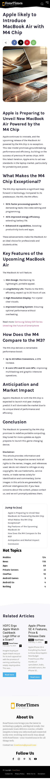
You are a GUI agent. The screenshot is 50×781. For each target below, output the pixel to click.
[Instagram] (19, 759)
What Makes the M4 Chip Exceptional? (20, 521)
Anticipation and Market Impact (23, 540)
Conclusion (13, 544)
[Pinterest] (27, 42)
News (6, 643)
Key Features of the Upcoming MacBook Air (23, 528)
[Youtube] (35, 759)
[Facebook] (14, 42)
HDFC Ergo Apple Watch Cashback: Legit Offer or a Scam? (11, 632)
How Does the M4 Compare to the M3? (24, 535)
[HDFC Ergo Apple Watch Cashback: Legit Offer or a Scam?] (12, 681)
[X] (20, 42)
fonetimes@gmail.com (25, 745)
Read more (9, 675)
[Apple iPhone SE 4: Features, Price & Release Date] (37, 684)
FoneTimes (13, 643)
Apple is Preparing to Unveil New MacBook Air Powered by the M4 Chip (26, 514)
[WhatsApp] (33, 42)
